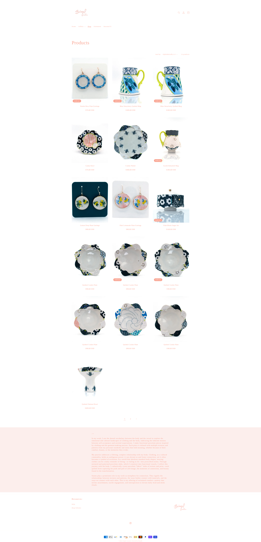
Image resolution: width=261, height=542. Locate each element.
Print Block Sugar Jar (171, 225)
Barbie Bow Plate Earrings (89, 106)
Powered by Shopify (137, 540)
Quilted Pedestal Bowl (90, 404)
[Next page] (136, 419)
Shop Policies (76, 508)
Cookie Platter (130, 166)
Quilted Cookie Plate (89, 285)
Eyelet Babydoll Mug (171, 166)
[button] (81, 26)
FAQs (73, 504)
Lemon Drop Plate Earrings (90, 225)
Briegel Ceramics (127, 540)
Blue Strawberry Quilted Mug (130, 106)
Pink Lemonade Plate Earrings (130, 225)
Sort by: (158, 54)
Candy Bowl (89, 166)
